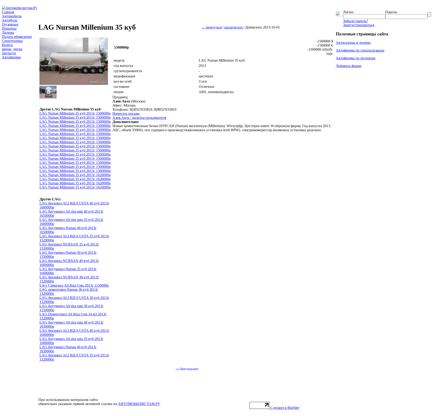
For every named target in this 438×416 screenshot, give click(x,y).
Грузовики (10, 24)
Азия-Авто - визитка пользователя (139, 118)
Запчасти (9, 53)
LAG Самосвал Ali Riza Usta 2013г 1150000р (74, 285)
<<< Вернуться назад (187, 368)
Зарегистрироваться (358, 25)
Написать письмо (126, 113)
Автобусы (9, 20)
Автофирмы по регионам (355, 58)
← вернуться (212, 27)
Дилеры (8, 32)
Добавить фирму (349, 66)
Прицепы (9, 28)
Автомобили (12, 16)
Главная (8, 12)
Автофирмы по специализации (360, 50)
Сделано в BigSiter (285, 408)
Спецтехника (12, 41)
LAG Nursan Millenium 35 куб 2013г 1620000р (75, 175)
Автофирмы (11, 57)
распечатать (233, 27)
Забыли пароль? (355, 21)
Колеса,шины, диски (12, 47)
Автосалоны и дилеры (353, 42)
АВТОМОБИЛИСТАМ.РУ (139, 404)
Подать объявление (17, 37)
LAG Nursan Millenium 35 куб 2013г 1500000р (75, 113)
